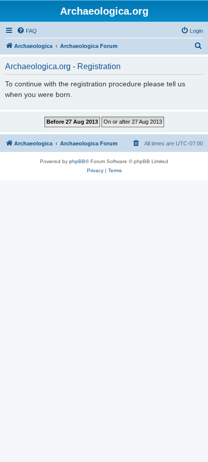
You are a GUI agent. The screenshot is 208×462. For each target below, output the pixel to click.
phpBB (77, 161)
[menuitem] (27, 31)
